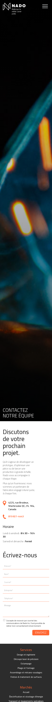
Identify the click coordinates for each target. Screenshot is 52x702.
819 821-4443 (16, 516)
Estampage (26, 663)
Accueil (26, 692)
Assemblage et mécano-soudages (26, 672)
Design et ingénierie (26, 654)
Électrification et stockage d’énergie (26, 696)
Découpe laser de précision (26, 659)
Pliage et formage (26, 668)
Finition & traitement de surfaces (26, 677)
